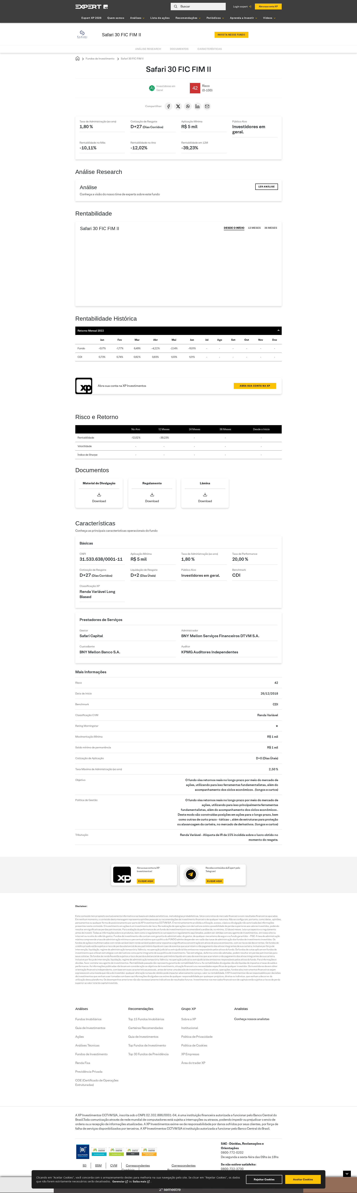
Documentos (179, 49)
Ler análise (266, 186)
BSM (98, 1166)
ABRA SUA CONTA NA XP (255, 385)
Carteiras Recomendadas (145, 1028)
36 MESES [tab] (270, 227)
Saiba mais (139, 1181)
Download (99, 501)
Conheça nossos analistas (251, 1019)
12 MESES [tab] (254, 227)
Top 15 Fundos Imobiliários (146, 1019)
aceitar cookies (303, 1179)
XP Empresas (190, 1054)
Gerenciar (118, 1181)
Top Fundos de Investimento (147, 1045)
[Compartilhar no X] (178, 106)
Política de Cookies (194, 1045)
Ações (79, 1037)
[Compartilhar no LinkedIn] (197, 106)
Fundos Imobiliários (88, 1019)
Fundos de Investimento (99, 58)
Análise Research (148, 49)
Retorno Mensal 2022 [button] (91, 330)
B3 (84, 1166)
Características (209, 49)
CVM (113, 1166)
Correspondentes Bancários (181, 1168)
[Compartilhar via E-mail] (207, 106)
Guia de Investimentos (90, 1028)
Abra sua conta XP (268, 6)
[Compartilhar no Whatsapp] (188, 106)
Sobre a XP (188, 1019)
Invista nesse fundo (231, 34)
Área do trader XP (193, 1063)
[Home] (77, 59)
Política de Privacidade (197, 1037)
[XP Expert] (91, 6)
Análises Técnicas (87, 1045)
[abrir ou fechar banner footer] (347, 1174)
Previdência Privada (88, 1072)
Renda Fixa (82, 1063)
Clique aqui (145, 881)
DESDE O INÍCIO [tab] (234, 227)
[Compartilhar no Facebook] (168, 106)
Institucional (189, 1028)
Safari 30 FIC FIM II (132, 58)
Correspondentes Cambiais (136, 1168)
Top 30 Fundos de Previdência (148, 1054)
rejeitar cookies (264, 1179)
